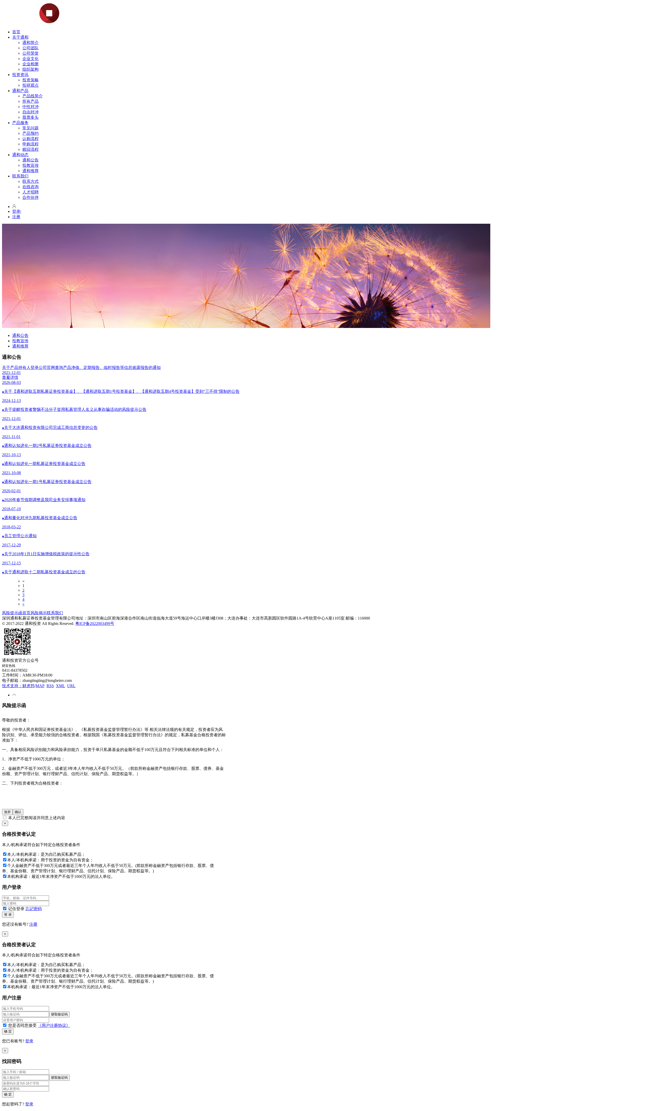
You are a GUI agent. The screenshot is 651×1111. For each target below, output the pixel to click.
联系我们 (20, 176)
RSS (50, 686)
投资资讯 (20, 74)
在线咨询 (30, 187)
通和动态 (20, 155)
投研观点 (30, 85)
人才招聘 (30, 192)
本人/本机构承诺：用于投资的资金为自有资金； (50, 860)
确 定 (8, 1031)
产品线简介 (32, 96)
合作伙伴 (30, 197)
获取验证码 (59, 1014)
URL (71, 686)
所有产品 (30, 101)
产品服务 (20, 123)
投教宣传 (30, 165)
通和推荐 (30, 171)
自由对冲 (30, 112)
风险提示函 (12, 613)
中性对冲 (30, 106)
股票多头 (30, 117)
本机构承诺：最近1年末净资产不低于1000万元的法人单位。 (61, 876)
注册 (16, 217)
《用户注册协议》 (54, 1025)
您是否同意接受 (38, 1025)
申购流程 (30, 144)
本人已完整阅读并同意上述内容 (36, 818)
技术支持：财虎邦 (18, 686)
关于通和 (20, 37)
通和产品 (20, 90)
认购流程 (30, 139)
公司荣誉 (30, 53)
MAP (40, 686)
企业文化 (30, 58)
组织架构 (30, 69)
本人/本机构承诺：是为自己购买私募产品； (46, 854)
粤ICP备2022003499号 (94, 623)
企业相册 (30, 64)
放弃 (7, 812)
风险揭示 (39, 613)
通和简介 (30, 42)
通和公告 (30, 160)
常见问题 (30, 128)
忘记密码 (33, 909)
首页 (16, 32)
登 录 (8, 915)
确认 (18, 812)
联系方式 (30, 181)
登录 (16, 211)
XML (60, 686)
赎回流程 (30, 149)
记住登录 (24, 909)
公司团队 (30, 48)
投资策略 (30, 80)
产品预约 (30, 133)
